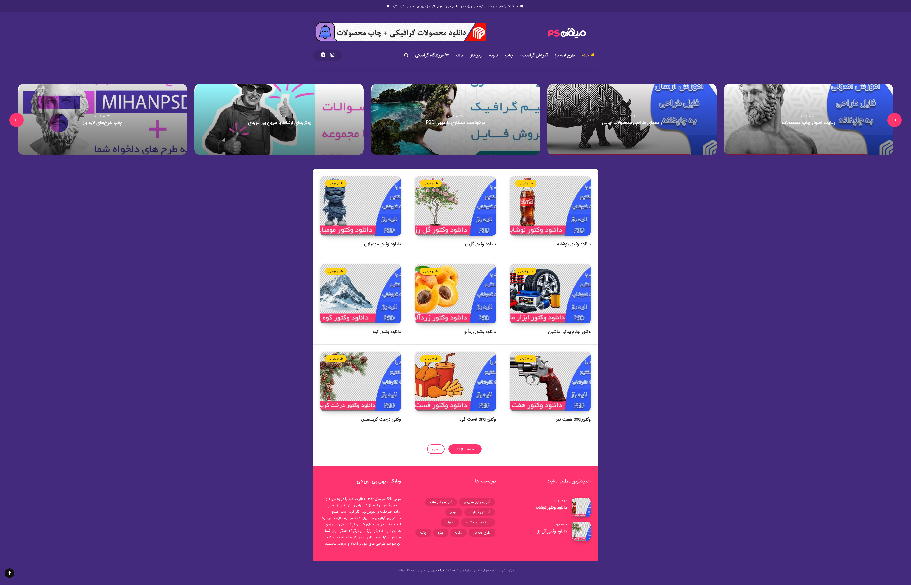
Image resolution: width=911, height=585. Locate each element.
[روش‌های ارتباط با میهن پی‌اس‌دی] (279, 119)
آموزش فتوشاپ (441, 502)
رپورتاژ (476, 55)
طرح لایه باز (565, 55)
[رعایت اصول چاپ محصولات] (808, 119)
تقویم (493, 55)
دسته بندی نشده (478, 522)
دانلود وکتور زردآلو (480, 331)
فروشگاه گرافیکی (430, 55)
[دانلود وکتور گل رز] (581, 531)
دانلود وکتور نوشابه (574, 244)
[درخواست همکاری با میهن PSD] (455, 119)
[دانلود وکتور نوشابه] (581, 507)
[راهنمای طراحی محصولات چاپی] (632, 119)
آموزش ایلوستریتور (477, 502)
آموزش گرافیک (535, 55)
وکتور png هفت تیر (573, 419)
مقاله (460, 55)
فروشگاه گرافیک (448, 570)
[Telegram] (323, 55)
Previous (894, 120)
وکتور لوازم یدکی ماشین (569, 331)
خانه (586, 55)
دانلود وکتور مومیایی (382, 244)
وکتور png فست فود (477, 419)
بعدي (435, 449)
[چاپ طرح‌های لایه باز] (102, 119)
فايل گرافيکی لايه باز (383, 505)
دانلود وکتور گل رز (480, 244)
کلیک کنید (398, 6)
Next (16, 120)
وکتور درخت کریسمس (381, 419)
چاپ (509, 55)
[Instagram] (332, 55)
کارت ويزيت (381, 524)
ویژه (441, 532)
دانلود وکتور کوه (387, 331)
